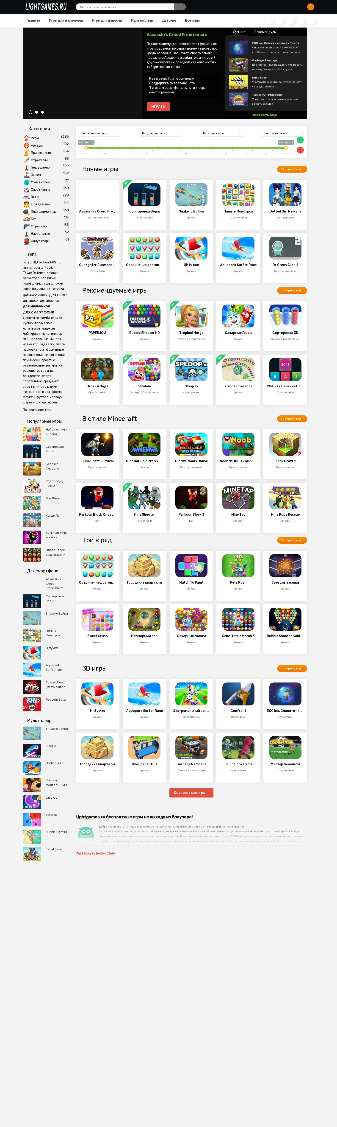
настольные (39, 339)
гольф (48, 283)
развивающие (34, 365)
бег (43, 278)
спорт (46, 376)
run (60, 262)
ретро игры (45, 371)
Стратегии (39, 160)
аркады (52, 273)
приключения (55, 355)
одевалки (47, 344)
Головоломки (40, 168)
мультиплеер (194, 88)
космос (56, 318)
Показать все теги (37, 410)
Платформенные (44, 212)
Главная (33, 20)
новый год (31, 344)
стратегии (31, 387)
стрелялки (49, 387)
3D (35, 262)
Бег (33, 219)
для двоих (31, 301)
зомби (45, 318)
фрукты (29, 397)
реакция (29, 371)
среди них (51, 381)
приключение (33, 355)
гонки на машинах (36, 289)
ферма (57, 392)
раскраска (54, 365)
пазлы (61, 344)
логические (43, 323)
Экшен (36, 175)
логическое (32, 328)
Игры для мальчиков (65, 20)
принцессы (31, 360)
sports (39, 268)
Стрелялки (39, 226)
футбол (42, 397)
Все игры (192, 20)
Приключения (41, 153)
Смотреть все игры (190, 793)
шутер (41, 402)
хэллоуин (57, 397)
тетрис (28, 392)
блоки (51, 278)
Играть (158, 106)
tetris (49, 268)
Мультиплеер (141, 20)
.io (24, 262)
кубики (28, 323)
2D (30, 262)
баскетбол (31, 278)
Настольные (40, 234)
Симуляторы (40, 241)
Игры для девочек (106, 20)
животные (31, 318)
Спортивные (40, 190)
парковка (30, 350)
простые (48, 360)
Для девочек (40, 204)
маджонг (48, 328)
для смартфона (170, 88)
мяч (25, 339)
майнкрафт (31, 334)
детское (58, 294)
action (44, 262)
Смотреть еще (264, 115)
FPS (53, 262)
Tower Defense (34, 273)
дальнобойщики (35, 295)
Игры (35, 138)
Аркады (37, 146)
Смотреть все (291, 169)
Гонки (35, 197)
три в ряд (43, 392)
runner (28, 268)
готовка (58, 289)
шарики (28, 402)
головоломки (33, 283)
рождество (32, 376)
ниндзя (55, 339)
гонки (59, 283)
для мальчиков (36, 306)
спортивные (32, 381)
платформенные (162, 92)
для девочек (49, 301)
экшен (52, 402)
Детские (168, 20)
